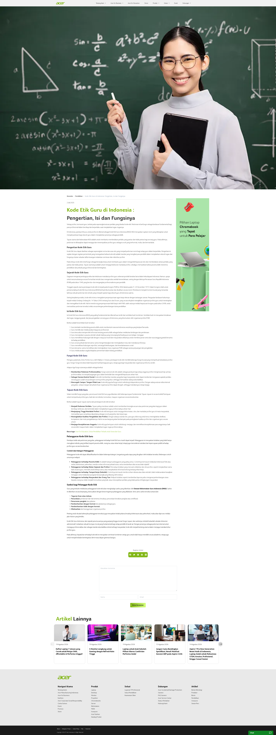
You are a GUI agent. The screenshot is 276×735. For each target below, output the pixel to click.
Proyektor (94, 698)
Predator (194, 693)
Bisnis (193, 695)
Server (93, 703)
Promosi (60, 709)
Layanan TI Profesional (132, 690)
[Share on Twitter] (134, 554)
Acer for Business (64, 695)
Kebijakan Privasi (66, 729)
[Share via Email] (138, 554)
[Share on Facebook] (130, 554)
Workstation (95, 706)
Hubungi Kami (162, 703)
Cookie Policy (76, 729)
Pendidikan (79, 196)
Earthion (60, 698)
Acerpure (94, 712)
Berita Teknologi (196, 690)
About (58, 729)
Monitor (93, 695)
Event (60, 706)
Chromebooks (96, 701)
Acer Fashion (95, 714)
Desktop (94, 693)
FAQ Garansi (162, 695)
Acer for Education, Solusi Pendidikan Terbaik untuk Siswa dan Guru (98, 432)
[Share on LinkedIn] (146, 554)
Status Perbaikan (163, 701)
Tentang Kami (62, 690)
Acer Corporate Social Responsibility (70, 701)
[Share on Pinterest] (142, 554)
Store (59, 712)
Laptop (93, 690)
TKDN (93, 709)
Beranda (70, 196)
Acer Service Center (164, 698)
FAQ (82, 729)
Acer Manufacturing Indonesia (68, 693)
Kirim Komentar (138, 605)
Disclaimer (88, 729)
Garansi (160, 693)
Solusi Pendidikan (130, 693)
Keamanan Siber (130, 695)
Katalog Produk (96, 717)
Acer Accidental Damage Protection (170, 690)
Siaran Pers (195, 703)
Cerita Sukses (62, 703)
